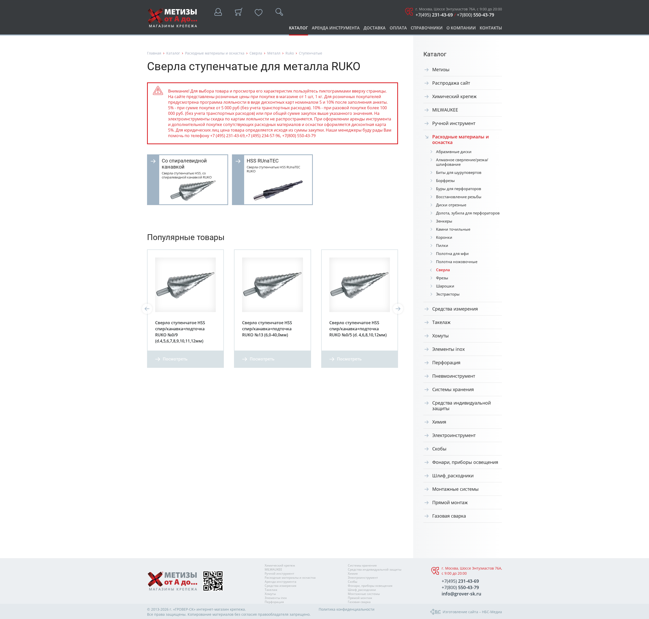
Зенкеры (444, 221)
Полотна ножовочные (456, 261)
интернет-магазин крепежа (220, 609)
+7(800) (475, 15)
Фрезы (442, 278)
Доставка (375, 29)
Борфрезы (445, 180)
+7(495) (434, 15)
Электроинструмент (454, 435)
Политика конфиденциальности (346, 609)
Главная (154, 53)
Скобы (439, 448)
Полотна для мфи (452, 253)
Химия (439, 422)
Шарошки (445, 286)
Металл (273, 53)
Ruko (289, 53)
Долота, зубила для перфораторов (468, 213)
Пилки (442, 245)
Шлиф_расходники (453, 475)
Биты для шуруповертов (458, 172)
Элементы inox (448, 349)
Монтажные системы (455, 489)
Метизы (440, 69)
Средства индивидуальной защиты (461, 405)
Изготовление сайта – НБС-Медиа (472, 611)
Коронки (444, 237)
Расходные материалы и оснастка (214, 53)
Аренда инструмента (336, 29)
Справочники (427, 29)
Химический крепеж (454, 96)
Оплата (398, 29)
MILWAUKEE (445, 110)
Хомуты (440, 335)
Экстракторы (448, 294)
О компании (461, 29)
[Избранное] (259, 13)
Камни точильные (453, 229)
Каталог (298, 29)
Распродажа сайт (451, 83)
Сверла (255, 53)
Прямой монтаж (450, 502)
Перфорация (446, 362)
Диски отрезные (451, 205)
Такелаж (441, 322)
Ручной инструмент (453, 123)
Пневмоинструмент (453, 376)
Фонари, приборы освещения (465, 462)
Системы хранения (453, 389)
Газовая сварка (449, 516)
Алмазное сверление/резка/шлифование (462, 162)
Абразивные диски (454, 151)
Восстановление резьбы (458, 196)
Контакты (491, 29)
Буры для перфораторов (458, 188)
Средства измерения (455, 309)
